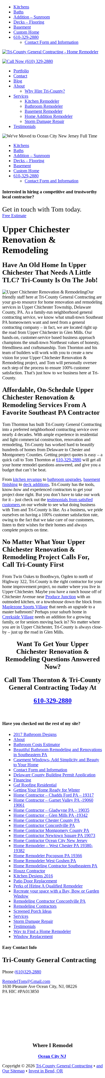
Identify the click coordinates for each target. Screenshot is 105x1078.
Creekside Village (18, 616)
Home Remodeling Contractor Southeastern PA (55, 865)
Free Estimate (14, 215)
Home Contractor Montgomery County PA (51, 830)
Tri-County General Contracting (64, 1065)
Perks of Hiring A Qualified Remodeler (48, 886)
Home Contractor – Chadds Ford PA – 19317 (53, 795)
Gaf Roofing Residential (35, 785)
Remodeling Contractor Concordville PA (49, 901)
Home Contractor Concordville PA (44, 825)
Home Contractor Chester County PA (46, 820)
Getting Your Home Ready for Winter (46, 790)
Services (20, 916)
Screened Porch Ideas (32, 911)
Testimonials (24, 926)
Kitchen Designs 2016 (33, 875)
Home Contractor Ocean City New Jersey (50, 840)
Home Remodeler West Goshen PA (44, 860)
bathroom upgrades (64, 479)
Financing (22, 779)
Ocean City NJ (52, 1056)
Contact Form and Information (40, 769)
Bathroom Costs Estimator (36, 744)
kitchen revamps (27, 479)
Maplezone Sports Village (25, 606)
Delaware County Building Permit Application (54, 774)
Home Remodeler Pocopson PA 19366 (47, 855)
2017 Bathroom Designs (35, 734)
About (19, 739)
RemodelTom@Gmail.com (26, 981)
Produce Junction (60, 596)
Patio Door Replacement (35, 881)
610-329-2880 (68, 459)
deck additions (36, 484)
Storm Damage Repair (33, 921)
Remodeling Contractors (35, 906)
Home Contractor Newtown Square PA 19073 (54, 835)
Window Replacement (33, 936)
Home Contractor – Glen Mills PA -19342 (50, 815)
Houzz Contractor (29, 870)
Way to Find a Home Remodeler (42, 931)
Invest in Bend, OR (46, 1070)
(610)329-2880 (28, 971)
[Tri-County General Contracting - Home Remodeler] (50, 51)
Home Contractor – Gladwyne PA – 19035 (51, 810)
